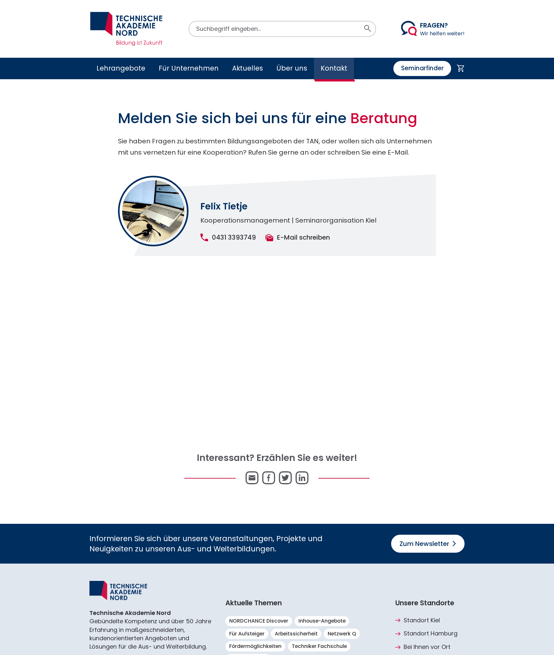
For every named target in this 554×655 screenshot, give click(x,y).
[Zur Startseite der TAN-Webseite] (126, 29)
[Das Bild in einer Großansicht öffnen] (153, 211)
